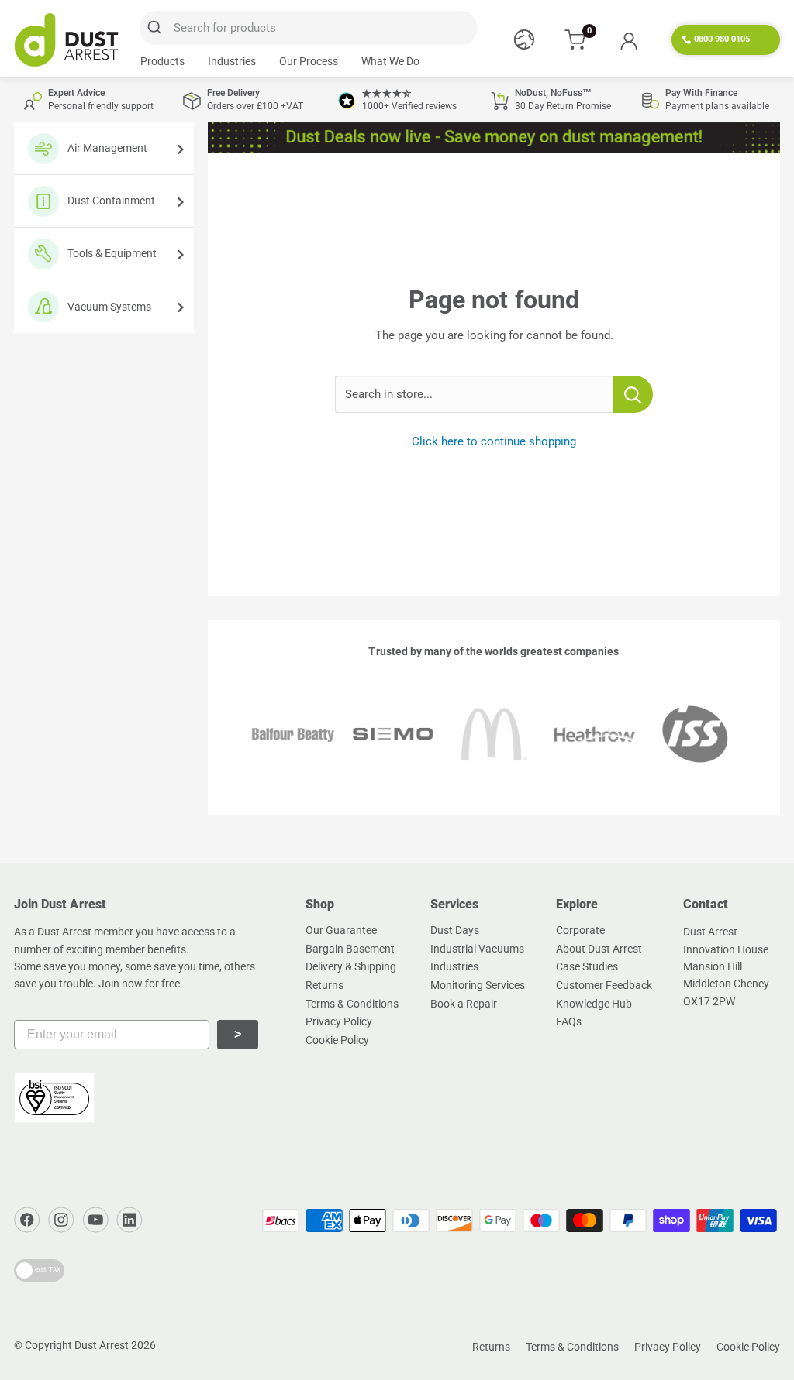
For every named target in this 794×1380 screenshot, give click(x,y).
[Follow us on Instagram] (61, 1219)
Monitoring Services (477, 985)
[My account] (628, 40)
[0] (575, 39)
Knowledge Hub (594, 1003)
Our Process (308, 61)
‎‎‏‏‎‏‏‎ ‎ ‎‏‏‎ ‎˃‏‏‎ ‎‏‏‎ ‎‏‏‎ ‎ (237, 1034)
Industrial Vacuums (477, 948)
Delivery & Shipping (351, 966)
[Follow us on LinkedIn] (129, 1219)
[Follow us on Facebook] (27, 1219)
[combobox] (308, 28)
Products (162, 61)
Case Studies (587, 966)
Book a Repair (463, 1003)
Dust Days (454, 930)
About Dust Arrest (599, 948)
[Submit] (157, 28)
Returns (324, 985)
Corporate (580, 930)
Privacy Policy (339, 1021)
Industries (232, 61)
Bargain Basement (350, 948)
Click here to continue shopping (494, 441)
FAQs (569, 1021)
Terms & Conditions (352, 1003)
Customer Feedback (604, 985)
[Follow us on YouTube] (95, 1219)
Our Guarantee (341, 930)
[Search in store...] (633, 394)
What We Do (390, 61)
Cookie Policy (337, 1040)
